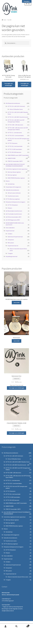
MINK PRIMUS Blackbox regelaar (16, 178)
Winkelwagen (25, 625)
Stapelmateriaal (10, 230)
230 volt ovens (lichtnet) (14, 193)
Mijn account (5, 626)
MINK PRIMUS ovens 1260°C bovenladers (18, 155)
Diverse (8, 181)
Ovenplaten (11, 239)
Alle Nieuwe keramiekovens (13, 103)
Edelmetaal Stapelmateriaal (15, 236)
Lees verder (17, 302)
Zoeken (16, 626)
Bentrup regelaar (12, 175)
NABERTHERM (11, 158)
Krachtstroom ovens (13, 196)
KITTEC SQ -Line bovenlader (15, 146)
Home (5, 20)
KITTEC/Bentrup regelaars (13, 199)
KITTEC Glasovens (12, 143)
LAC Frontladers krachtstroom (14, 214)
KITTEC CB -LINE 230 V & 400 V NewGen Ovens (18, 462)
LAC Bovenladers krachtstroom (14, 211)
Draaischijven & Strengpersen (13, 187)
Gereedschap (11, 184)
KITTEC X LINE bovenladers (15, 149)
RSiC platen (11, 242)
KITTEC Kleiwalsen (13, 205)
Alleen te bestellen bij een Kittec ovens (18, 577)
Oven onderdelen (10, 227)
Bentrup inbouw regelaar (14, 172)
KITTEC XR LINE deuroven (14, 152)
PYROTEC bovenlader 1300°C (15, 161)
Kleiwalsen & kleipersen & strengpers (15, 202)
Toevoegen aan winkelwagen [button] (8, 84)
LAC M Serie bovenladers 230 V (13, 217)
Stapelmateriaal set (13, 245)
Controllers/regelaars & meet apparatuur (16, 169)
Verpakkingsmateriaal (11, 256)
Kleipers (10, 208)
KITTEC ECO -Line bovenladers (16, 135)
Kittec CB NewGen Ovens (16, 109)
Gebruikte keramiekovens (12, 190)
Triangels (10, 253)
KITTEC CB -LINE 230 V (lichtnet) (16, 106)
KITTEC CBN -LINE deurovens (15, 125)
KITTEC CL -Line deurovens (15, 132)
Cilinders (10, 233)
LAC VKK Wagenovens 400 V (13, 220)
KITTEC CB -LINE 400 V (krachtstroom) (18, 117)
